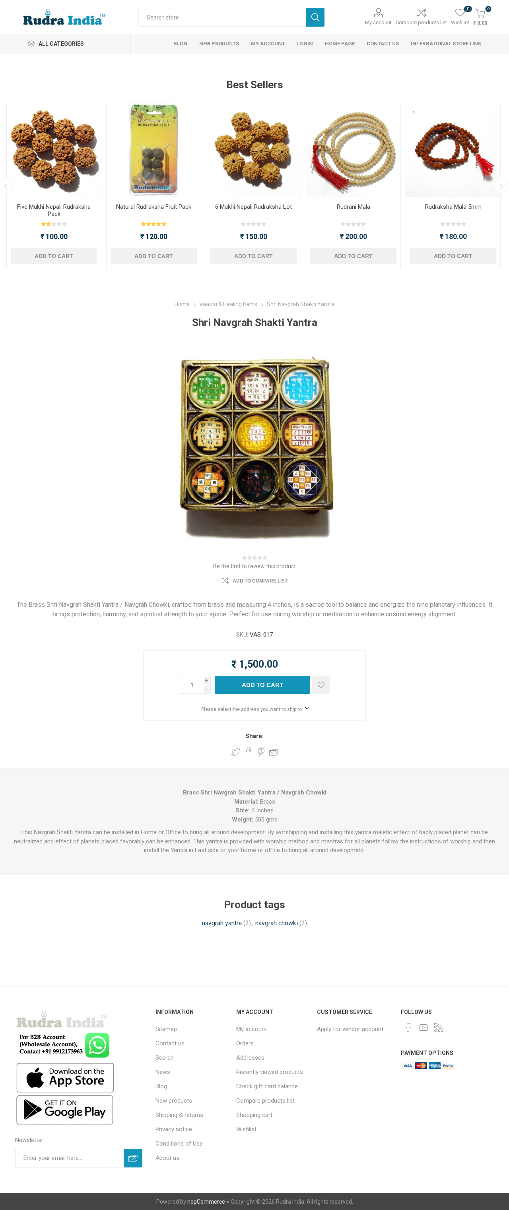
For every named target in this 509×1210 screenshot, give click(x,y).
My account (378, 22)
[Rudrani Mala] (353, 150)
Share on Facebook (248, 752)
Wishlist (246, 1129)
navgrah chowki (276, 923)
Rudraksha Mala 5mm (453, 206)
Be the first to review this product (254, 566)
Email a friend (273, 752)
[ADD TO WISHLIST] (321, 685)
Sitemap (166, 1029)
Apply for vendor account (350, 1029)
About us (167, 1157)
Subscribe (133, 1158)
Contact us (170, 1043)
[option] (54, 185)
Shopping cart (254, 1115)
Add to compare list (260, 581)
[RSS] (438, 1027)
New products (173, 1100)
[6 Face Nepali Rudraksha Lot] (253, 150)
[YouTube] (423, 1027)
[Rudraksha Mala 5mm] (453, 150)
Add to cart (54, 256)
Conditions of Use (179, 1143)
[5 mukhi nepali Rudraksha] (54, 150)
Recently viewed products (269, 1072)
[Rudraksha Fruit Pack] (154, 150)
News (162, 1072)
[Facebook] (408, 1027)
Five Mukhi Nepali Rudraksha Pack (54, 210)
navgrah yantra (222, 923)
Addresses (250, 1057)
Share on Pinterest (261, 752)
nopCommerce (206, 1201)
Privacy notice (173, 1129)
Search (315, 17)
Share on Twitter (235, 752)
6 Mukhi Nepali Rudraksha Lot (253, 206)
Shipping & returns (179, 1115)
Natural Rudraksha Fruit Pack (153, 206)
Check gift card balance (267, 1086)
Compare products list (421, 22)
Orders (245, 1043)
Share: (254, 736)
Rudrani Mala (353, 206)
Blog (161, 1086)
